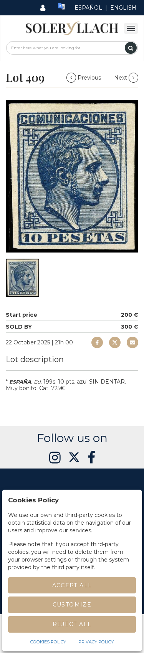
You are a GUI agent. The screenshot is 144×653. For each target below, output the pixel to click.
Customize (72, 604)
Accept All (72, 585)
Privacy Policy (96, 642)
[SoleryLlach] (72, 27)
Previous (89, 77)
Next (121, 77)
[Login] (42, 8)
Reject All (72, 624)
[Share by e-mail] (97, 342)
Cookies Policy (48, 642)
